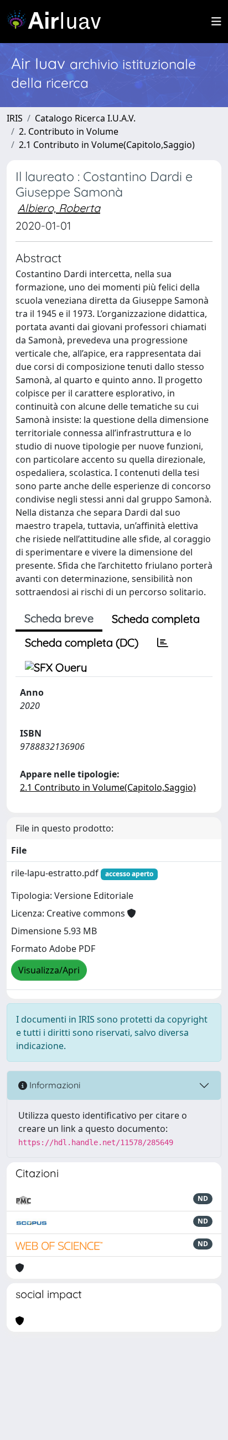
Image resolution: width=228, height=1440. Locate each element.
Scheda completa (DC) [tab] (81, 642)
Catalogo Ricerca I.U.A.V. (85, 118)
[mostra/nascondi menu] (216, 21)
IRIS (15, 118)
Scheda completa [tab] (156, 619)
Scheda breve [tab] (59, 618)
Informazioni (53, 1084)
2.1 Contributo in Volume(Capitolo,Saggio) (107, 145)
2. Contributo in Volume (68, 131)
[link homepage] (58, 21)
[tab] (163, 642)
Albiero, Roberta (59, 208)
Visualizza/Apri (49, 970)
